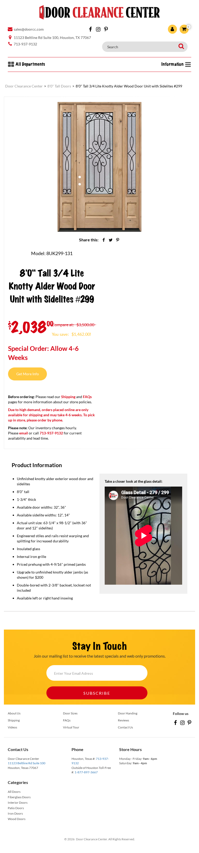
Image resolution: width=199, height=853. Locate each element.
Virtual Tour (71, 727)
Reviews (123, 720)
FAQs (87, 396)
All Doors (14, 792)
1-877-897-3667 (86, 772)
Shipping (68, 396)
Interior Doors (17, 802)
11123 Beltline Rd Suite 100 (26, 763)
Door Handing (127, 713)
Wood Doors (16, 819)
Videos (12, 727)
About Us (14, 713)
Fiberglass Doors (19, 797)
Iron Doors (15, 813)
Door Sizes (70, 713)
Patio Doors (16, 808)
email (23, 433)
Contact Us (125, 727)
